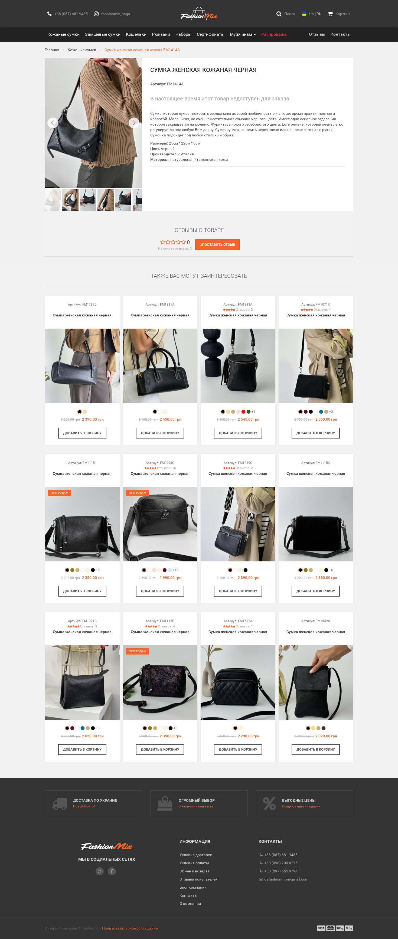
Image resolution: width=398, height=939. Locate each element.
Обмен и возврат (195, 871)
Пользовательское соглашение (130, 928)
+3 (331, 411)
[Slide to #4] (123, 200)
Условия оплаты (194, 863)
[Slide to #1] (53, 200)
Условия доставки (196, 855)
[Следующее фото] (134, 122)
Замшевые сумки (102, 34)
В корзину (82, 433)
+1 (253, 411)
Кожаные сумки (63, 34)
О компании (190, 903)
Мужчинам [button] (241, 34)
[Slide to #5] (141, 200)
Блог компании (193, 887)
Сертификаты (210, 34)
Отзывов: (244, 310)
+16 (175, 570)
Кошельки (136, 34)
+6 (98, 570)
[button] (286, 13)
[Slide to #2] (88, 200)
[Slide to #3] (105, 200)
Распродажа (274, 34)
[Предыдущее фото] (52, 122)
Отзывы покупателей (198, 879)
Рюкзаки (161, 34)
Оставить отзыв (219, 245)
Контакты (341, 34)
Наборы (183, 34)
